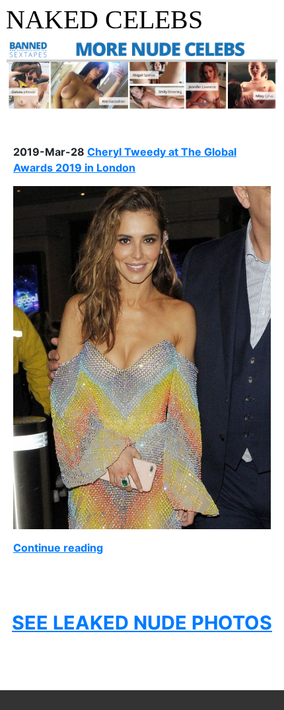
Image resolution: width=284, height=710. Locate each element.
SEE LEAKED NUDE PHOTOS (142, 622)
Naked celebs (104, 19)
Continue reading (58, 547)
